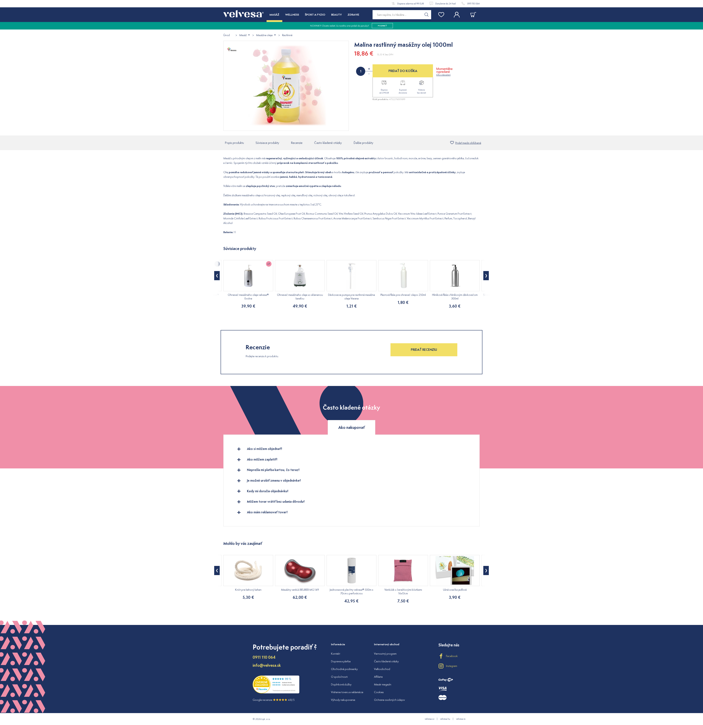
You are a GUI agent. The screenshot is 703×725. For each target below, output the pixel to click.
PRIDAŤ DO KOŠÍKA (402, 71)
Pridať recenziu (424, 349)
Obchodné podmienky (344, 669)
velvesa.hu (445, 718)
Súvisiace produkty (267, 143)
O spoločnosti (339, 676)
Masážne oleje (264, 35)
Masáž (243, 35)
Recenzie (296, 143)
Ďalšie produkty (363, 143)
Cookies (379, 692)
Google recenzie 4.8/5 (274, 700)
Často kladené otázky (328, 143)
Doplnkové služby (341, 684)
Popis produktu (234, 143)
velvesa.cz (429, 718)
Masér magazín (382, 684)
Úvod (226, 35)
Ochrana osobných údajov (389, 700)
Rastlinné (287, 35)
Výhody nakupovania (343, 700)
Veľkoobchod (382, 669)
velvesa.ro (460, 718)
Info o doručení (443, 74)
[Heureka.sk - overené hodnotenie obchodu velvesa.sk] (276, 692)
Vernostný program (385, 653)
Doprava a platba (341, 661)
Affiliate (378, 676)
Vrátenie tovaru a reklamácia (347, 692)
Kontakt (335, 653)
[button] (217, 275)
